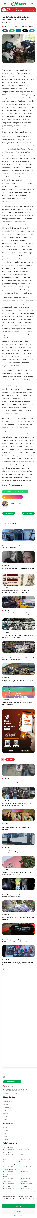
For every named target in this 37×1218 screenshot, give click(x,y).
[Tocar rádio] (4, 10)
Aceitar (18, 1206)
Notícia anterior (9, 513)
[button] (34, 1192)
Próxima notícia (27, 513)
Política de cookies (17, 1215)
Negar (19, 1211)
